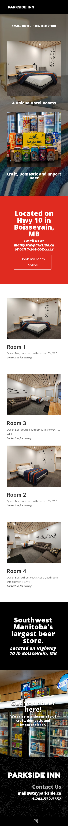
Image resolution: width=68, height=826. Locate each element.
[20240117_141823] (34, 562)
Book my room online (33, 262)
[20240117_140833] (34, 414)
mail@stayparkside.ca (39, 793)
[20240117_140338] (34, 485)
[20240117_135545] (34, 338)
